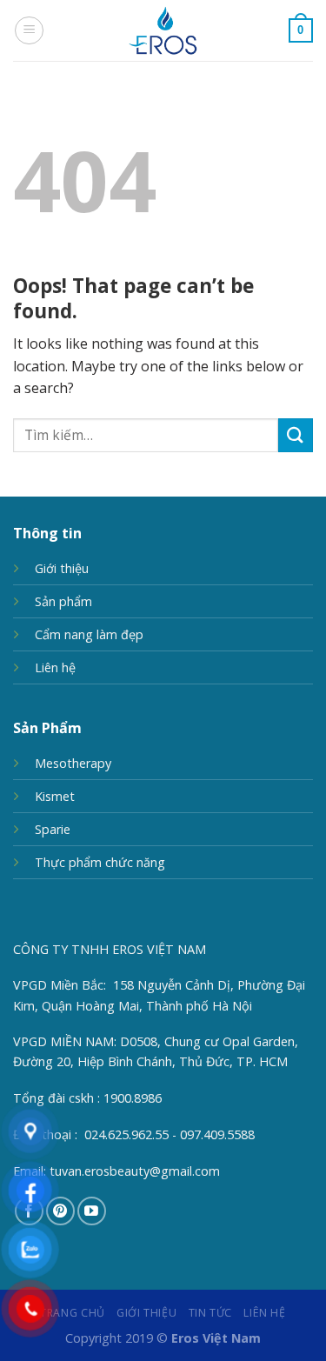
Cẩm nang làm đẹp (89, 634)
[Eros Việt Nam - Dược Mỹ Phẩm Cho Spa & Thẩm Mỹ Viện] (163, 30)
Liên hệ (55, 667)
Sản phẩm (63, 601)
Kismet (55, 796)
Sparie (52, 829)
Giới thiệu (62, 568)
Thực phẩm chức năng (100, 862)
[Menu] (29, 30)
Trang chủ (72, 1312)
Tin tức (210, 1312)
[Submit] (295, 435)
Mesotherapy (73, 763)
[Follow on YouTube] (91, 1211)
